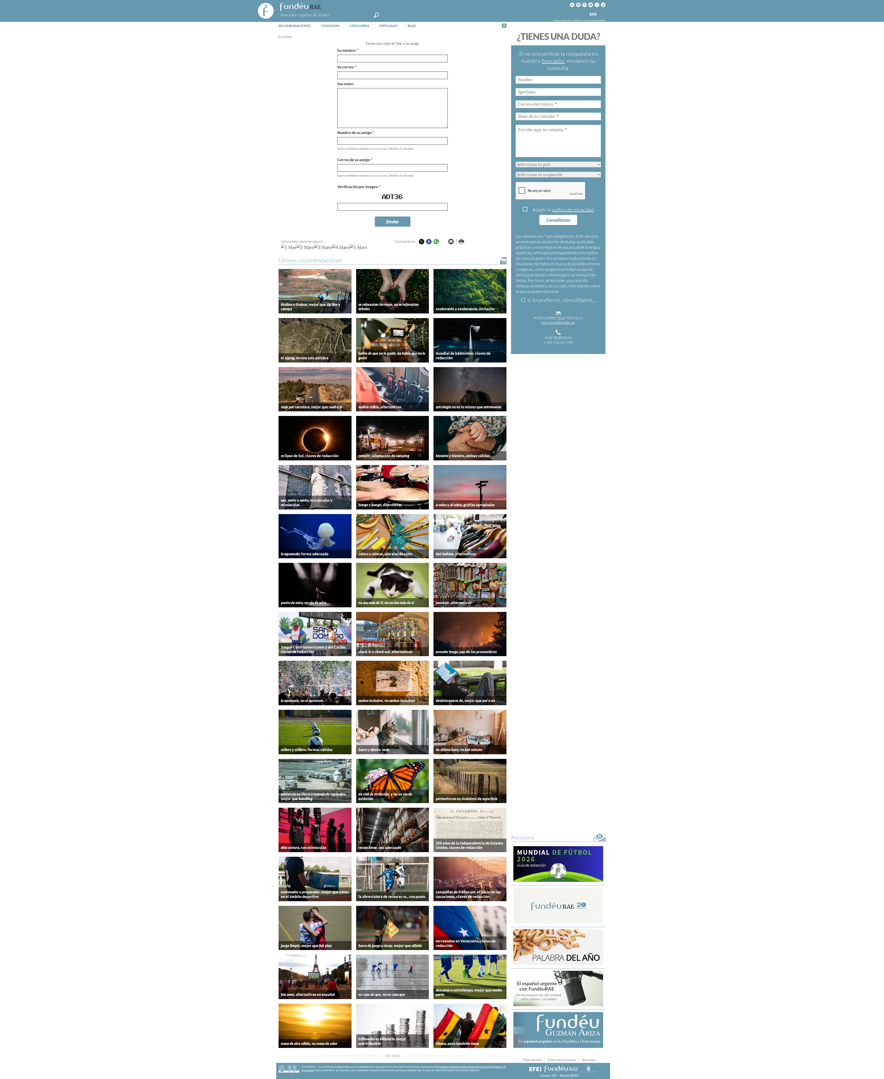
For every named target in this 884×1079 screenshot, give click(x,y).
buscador (553, 60)
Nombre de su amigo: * (355, 132)
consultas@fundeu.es (558, 322)
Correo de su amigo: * (354, 160)
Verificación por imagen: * (359, 186)
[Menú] (504, 25)
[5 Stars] (358, 247)
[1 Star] (289, 247)
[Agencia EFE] (593, 14)
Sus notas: (345, 84)
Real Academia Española (590, 20)
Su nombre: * (347, 50)
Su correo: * (346, 67)
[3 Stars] (323, 247)
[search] (376, 15)
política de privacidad (573, 210)
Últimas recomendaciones (310, 260)
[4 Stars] (341, 247)
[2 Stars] (305, 247)
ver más (392, 1055)
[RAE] (602, 13)
